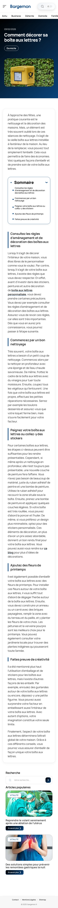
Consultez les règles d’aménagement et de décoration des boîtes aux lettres (30, 190)
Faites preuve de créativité (27, 219)
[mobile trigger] (5, 6)
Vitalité (14, 795)
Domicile (11, 48)
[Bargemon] (20, 6)
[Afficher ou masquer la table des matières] (41, 182)
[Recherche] (42, 6)
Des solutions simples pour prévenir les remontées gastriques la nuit (28, 866)
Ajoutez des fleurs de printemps (29, 213)
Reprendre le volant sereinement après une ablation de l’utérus (26, 822)
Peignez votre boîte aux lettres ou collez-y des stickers (30, 207)
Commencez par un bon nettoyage (25, 199)
